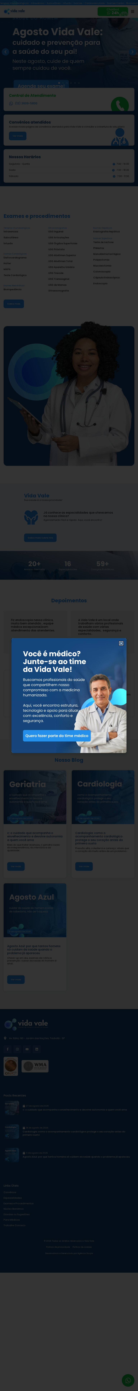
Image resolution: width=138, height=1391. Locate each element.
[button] (121, 643)
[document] (69, 695)
